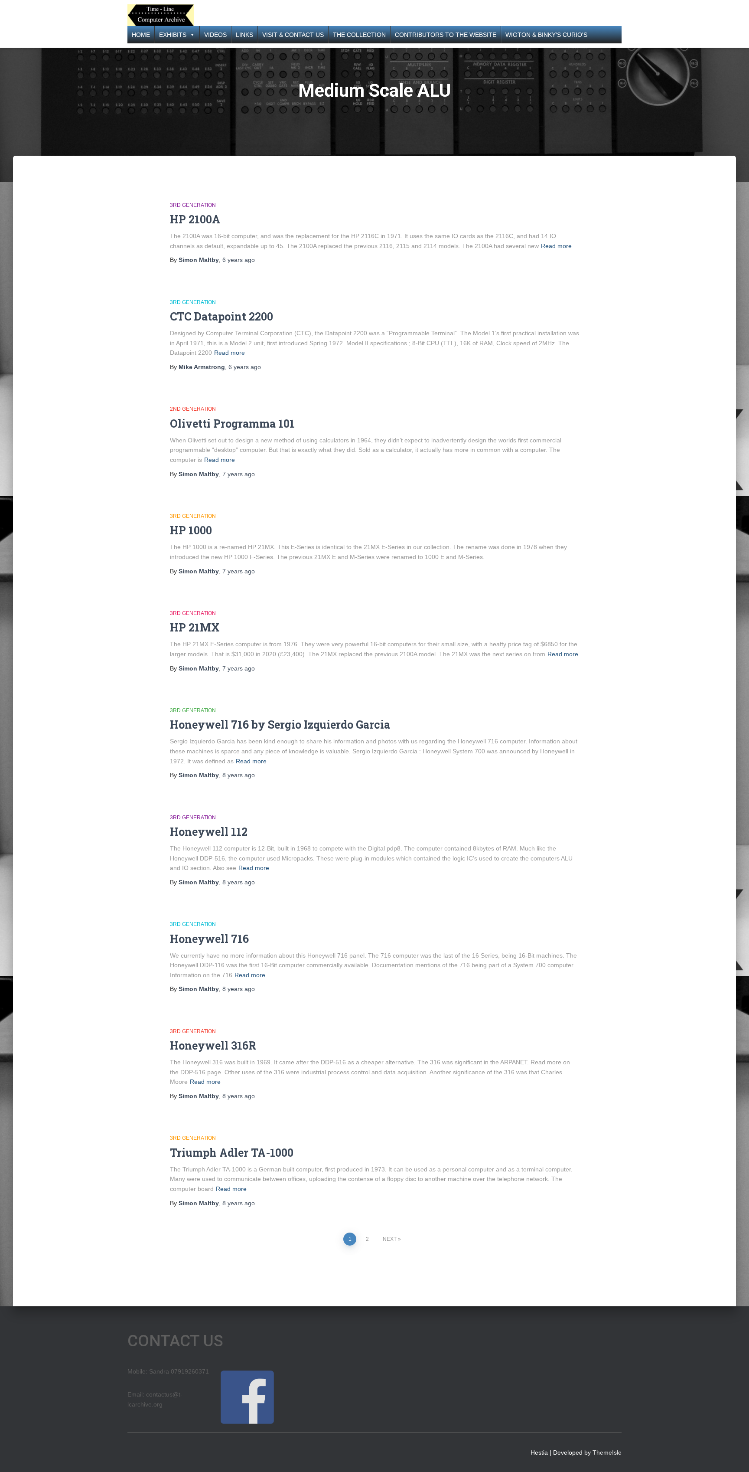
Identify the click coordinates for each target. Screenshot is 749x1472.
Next (390, 1239)
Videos (215, 34)
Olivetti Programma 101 (232, 423)
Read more (556, 245)
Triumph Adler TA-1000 (231, 1152)
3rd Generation (193, 205)
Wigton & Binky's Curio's (546, 34)
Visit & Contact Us (293, 34)
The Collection (359, 34)
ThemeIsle (607, 1452)
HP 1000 (191, 530)
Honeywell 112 (208, 831)
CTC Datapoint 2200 (221, 316)
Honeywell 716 (209, 939)
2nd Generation (193, 409)
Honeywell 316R (213, 1045)
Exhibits (172, 34)
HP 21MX (195, 627)
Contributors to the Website (445, 34)
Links (244, 34)
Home (141, 34)
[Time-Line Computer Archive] (161, 15)
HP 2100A (195, 219)
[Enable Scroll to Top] (732, 1454)
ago (238, 259)
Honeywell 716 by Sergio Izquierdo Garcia (280, 724)
